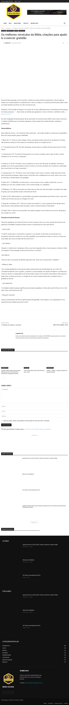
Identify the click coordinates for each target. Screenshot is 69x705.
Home (2, 28)
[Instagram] (59, 1)
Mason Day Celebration (28, 474)
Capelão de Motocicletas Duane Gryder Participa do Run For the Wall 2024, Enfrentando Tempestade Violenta (11, 372)
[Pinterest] (22, 47)
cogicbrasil (8, 43)
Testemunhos (22, 30)
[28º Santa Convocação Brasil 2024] (11, 496)
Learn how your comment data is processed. (37, 429)
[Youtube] (67, 1)
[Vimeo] (64, 1)
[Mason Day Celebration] (11, 480)
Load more (34, 522)
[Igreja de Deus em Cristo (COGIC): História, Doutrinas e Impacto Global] (11, 465)
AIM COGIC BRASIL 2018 (60, 325)
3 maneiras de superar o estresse (11, 325)
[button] (64, 23)
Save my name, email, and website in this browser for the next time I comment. (26, 420)
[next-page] (5, 378)
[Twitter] (62, 1)
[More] (31, 47)
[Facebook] (57, 1)
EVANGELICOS (10, 30)
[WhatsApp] (26, 47)
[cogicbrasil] (2, 43)
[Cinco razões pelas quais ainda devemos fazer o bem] (34, 361)
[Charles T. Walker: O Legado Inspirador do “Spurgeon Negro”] (57, 361)
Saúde (16, 30)
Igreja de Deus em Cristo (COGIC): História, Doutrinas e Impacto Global (39, 458)
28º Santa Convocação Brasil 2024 (31, 490)
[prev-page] (2, 378)
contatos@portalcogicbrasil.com (34, 683)
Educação (8, 28)
